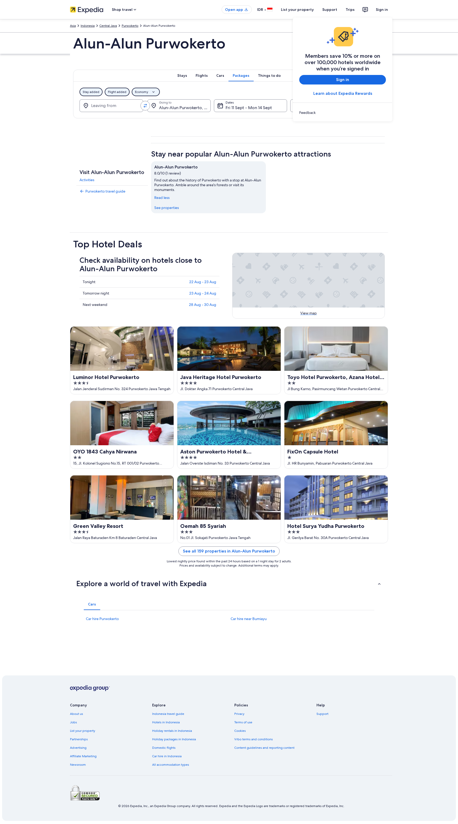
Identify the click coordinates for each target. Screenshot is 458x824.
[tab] (182, 75)
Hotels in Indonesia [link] (166, 722)
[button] (229, 583)
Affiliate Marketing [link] (83, 756)
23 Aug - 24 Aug (202, 293)
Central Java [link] (108, 26)
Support (329, 9)
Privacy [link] (239, 714)
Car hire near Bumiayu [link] (249, 618)
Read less (162, 197)
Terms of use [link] (243, 722)
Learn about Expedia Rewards (342, 93)
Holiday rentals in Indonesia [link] (172, 731)
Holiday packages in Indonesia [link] (174, 739)
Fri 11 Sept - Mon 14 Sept (249, 107)
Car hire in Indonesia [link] (167, 756)
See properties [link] (166, 207)
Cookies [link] (240, 731)
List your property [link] (82, 731)
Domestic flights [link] (163, 748)
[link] (342, 112)
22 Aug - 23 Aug (202, 281)
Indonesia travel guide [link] (168, 714)
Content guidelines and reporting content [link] (264, 748)
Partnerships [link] (79, 739)
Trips (350, 9)
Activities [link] (87, 179)
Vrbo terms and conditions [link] (253, 739)
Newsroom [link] (78, 765)
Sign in (382, 9)
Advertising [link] (78, 748)
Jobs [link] (73, 722)
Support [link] (322, 714)
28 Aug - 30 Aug (202, 304)
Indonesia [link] (88, 26)
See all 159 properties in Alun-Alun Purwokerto (229, 551)
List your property (297, 9)
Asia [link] (73, 26)
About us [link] (76, 714)
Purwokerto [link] (130, 26)
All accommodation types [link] (170, 765)
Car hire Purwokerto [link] (102, 618)
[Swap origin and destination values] (145, 105)
